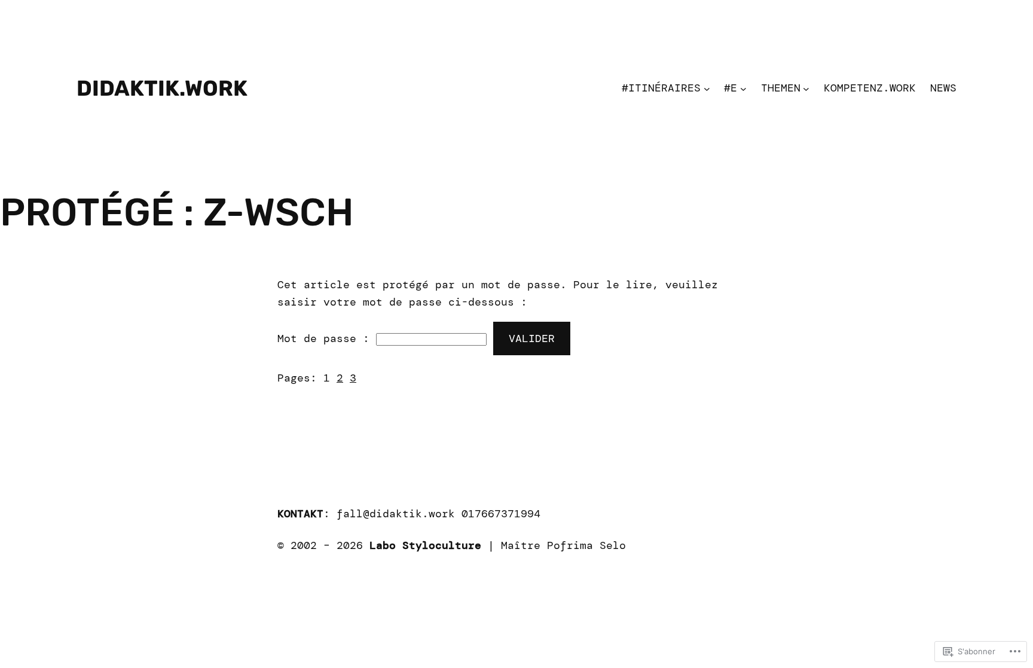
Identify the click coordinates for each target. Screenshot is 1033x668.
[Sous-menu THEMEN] (806, 88)
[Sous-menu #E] (743, 88)
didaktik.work (162, 88)
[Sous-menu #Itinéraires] (707, 88)
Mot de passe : (326, 338)
